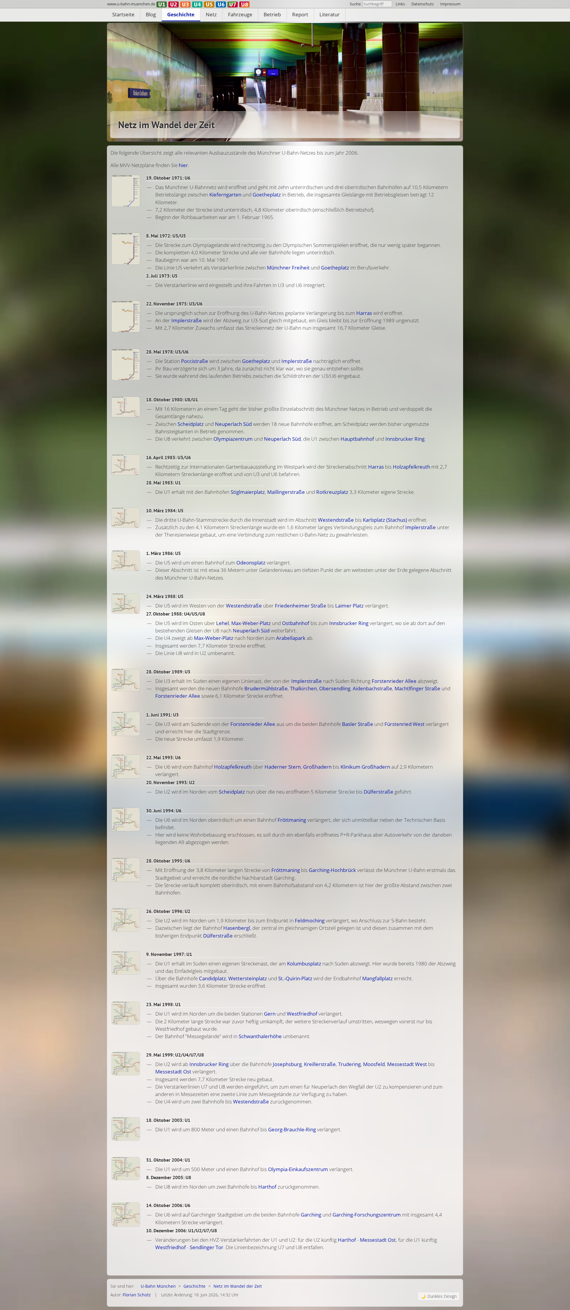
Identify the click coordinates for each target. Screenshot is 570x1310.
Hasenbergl (236, 927)
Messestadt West (407, 1064)
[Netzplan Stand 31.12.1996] (126, 919)
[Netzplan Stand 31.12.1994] (126, 819)
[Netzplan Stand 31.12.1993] (126, 766)
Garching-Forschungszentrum (366, 1214)
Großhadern (317, 766)
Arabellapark (290, 638)
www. (131, 4)
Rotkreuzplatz (332, 492)
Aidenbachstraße (372, 688)
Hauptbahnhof (357, 438)
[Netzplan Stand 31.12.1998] (126, 1013)
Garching (311, 1214)
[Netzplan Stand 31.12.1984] (126, 518)
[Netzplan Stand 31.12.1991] (126, 724)
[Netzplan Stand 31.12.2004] (126, 1168)
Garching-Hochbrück (332, 870)
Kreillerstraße (320, 1064)
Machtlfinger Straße (417, 688)
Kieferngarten (225, 194)
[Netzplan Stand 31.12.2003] (126, 1128)
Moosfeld (374, 1064)
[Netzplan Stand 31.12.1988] (126, 604)
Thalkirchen (303, 688)
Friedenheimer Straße (300, 605)
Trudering (349, 1064)
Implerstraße (186, 320)
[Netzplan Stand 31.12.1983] (126, 465)
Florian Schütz (137, 1295)
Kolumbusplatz (304, 963)
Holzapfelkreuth (411, 466)
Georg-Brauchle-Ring (292, 1129)
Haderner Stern (283, 766)
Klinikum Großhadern (365, 766)
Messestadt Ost (173, 1071)
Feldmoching (309, 920)
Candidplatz (212, 978)
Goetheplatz (267, 194)
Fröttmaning (292, 819)
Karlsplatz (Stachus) (385, 519)
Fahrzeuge (240, 14)
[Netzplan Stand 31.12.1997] (126, 962)
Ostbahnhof (295, 623)
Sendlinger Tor (206, 1247)
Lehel (222, 623)
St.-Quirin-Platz (295, 978)
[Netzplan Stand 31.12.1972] (126, 248)
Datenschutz (422, 4)
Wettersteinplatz (247, 978)
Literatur (329, 14)
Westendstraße (336, 519)
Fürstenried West (404, 724)
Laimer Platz (349, 605)
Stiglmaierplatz (248, 492)
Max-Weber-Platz (251, 623)
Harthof (267, 1186)
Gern (270, 1013)
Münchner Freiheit (288, 267)
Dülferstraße (378, 791)
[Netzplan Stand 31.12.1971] (126, 190)
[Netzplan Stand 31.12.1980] (126, 407)
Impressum (450, 4)
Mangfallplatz (377, 978)
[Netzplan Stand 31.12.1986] (126, 561)
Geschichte (180, 14)
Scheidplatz (191, 424)
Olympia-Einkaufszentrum (298, 1169)
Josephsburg (287, 1064)
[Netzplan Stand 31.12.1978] (126, 364)
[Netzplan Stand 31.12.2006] (126, 1215)
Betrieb (272, 14)
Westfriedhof (302, 1013)
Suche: (355, 4)
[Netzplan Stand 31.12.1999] (126, 1063)
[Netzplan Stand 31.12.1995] (126, 869)
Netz (211, 14)
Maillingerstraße (286, 492)
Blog (151, 14)
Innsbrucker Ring (405, 438)
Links (400, 4)
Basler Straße (357, 724)
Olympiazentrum (233, 438)
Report (300, 14)
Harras (364, 313)
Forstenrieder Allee (394, 681)
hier (183, 165)
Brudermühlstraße (266, 688)
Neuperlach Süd (233, 424)
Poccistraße (194, 361)
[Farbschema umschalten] (439, 1296)
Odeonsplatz (250, 562)
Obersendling (334, 688)
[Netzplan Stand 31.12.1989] (126, 680)
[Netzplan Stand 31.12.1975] (126, 316)
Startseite (123, 14)
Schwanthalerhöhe (260, 1036)
